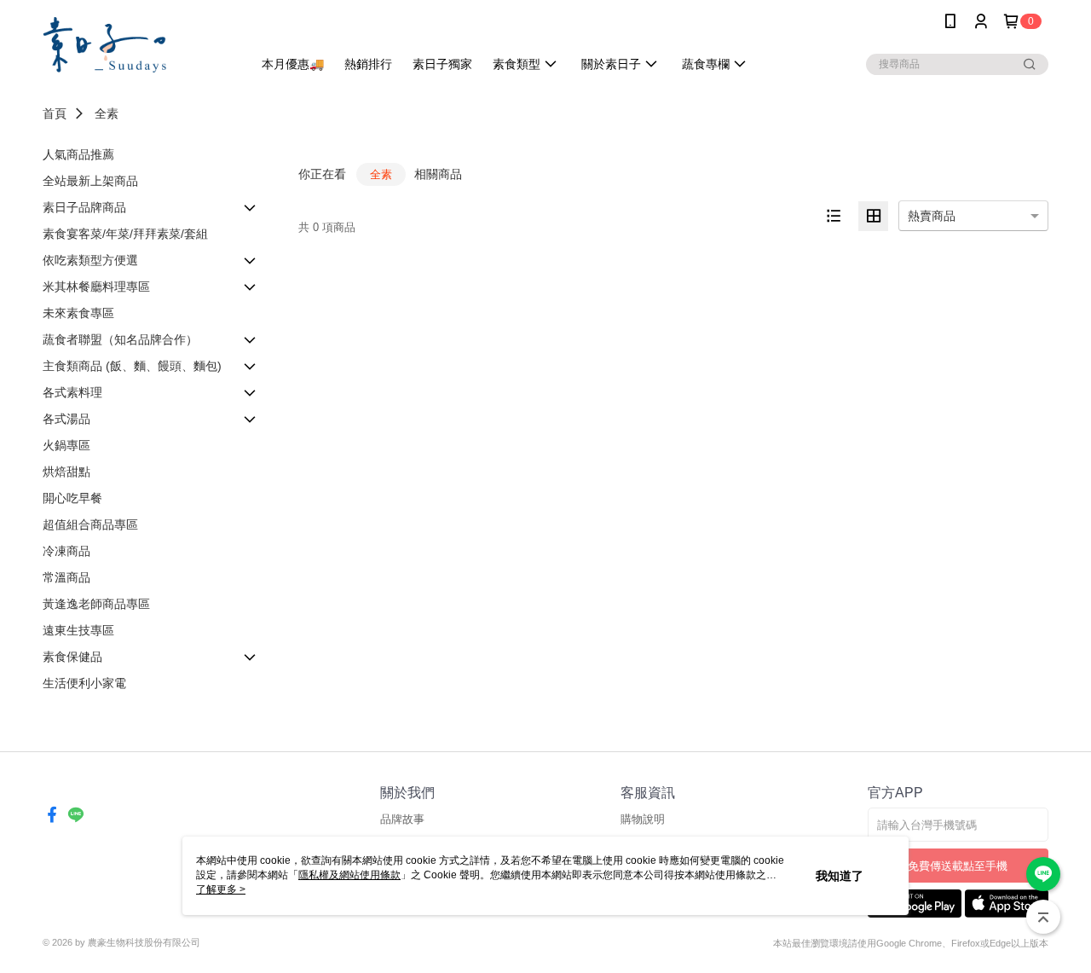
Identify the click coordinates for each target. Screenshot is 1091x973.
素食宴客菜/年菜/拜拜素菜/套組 (125, 233)
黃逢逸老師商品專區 (96, 604)
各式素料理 (72, 392)
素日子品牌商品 (84, 207)
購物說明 (643, 819)
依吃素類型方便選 (90, 260)
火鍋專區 (66, 445)
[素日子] (137, 44)
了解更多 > (220, 889)
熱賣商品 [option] (931, 216)
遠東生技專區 (78, 630)
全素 (106, 113)
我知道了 (839, 876)
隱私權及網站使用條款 (349, 875)
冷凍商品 (66, 551)
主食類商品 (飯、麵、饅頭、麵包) (132, 366)
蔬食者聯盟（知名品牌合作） (120, 339)
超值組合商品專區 (90, 524)
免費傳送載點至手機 (957, 866)
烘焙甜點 (66, 471)
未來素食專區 (78, 313)
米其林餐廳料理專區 (96, 286)
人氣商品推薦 (78, 154)
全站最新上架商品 (90, 181)
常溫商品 (66, 577)
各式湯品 (66, 419)
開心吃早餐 (72, 498)
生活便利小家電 (84, 683)
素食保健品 (72, 656)
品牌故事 (402, 819)
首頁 (54, 113)
